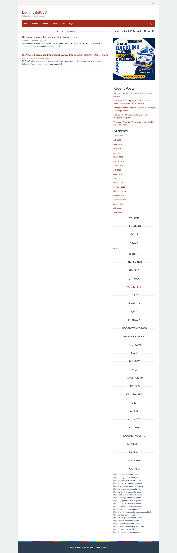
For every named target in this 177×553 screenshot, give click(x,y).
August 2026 (118, 135)
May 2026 (117, 148)
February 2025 (119, 186)
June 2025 (117, 174)
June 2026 (117, 144)
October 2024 (118, 195)
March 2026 (118, 157)
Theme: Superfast (102, 547)
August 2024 (118, 203)
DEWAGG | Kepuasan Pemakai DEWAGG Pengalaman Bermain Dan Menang (65, 55)
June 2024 (117, 212)
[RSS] (153, 3)
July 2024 (117, 208)
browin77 (116, 248)
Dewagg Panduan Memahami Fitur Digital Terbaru (50, 37)
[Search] (151, 23)
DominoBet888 (34, 12)
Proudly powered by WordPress (80, 547)
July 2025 (117, 169)
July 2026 (117, 140)
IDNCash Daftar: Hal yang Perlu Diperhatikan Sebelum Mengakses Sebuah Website (131, 102)
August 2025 (118, 165)
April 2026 (117, 152)
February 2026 (119, 161)
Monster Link (134, 287)
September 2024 (120, 199)
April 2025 (117, 178)
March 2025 (118, 182)
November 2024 (119, 191)
